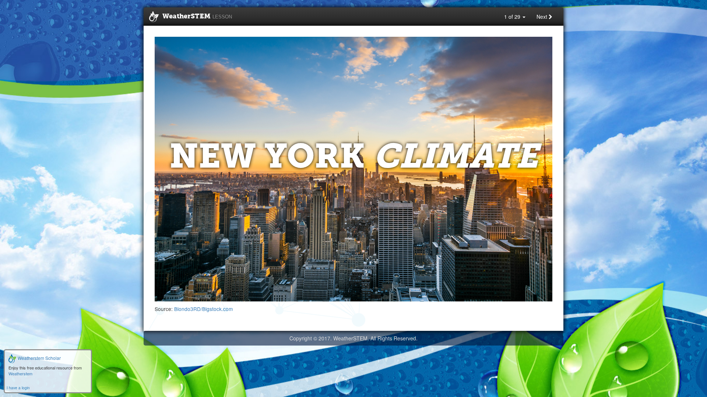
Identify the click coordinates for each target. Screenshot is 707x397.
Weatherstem (20, 373)
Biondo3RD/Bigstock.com (203, 308)
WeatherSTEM (197, 16)
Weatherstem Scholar (39, 358)
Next (543, 16)
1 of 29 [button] (513, 16)
